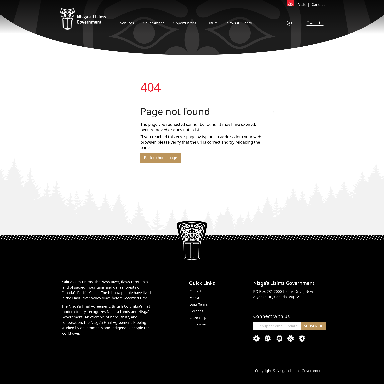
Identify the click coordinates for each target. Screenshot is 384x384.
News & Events (239, 23)
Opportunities (185, 23)
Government (153, 23)
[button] (315, 23)
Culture (211, 23)
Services (127, 23)
